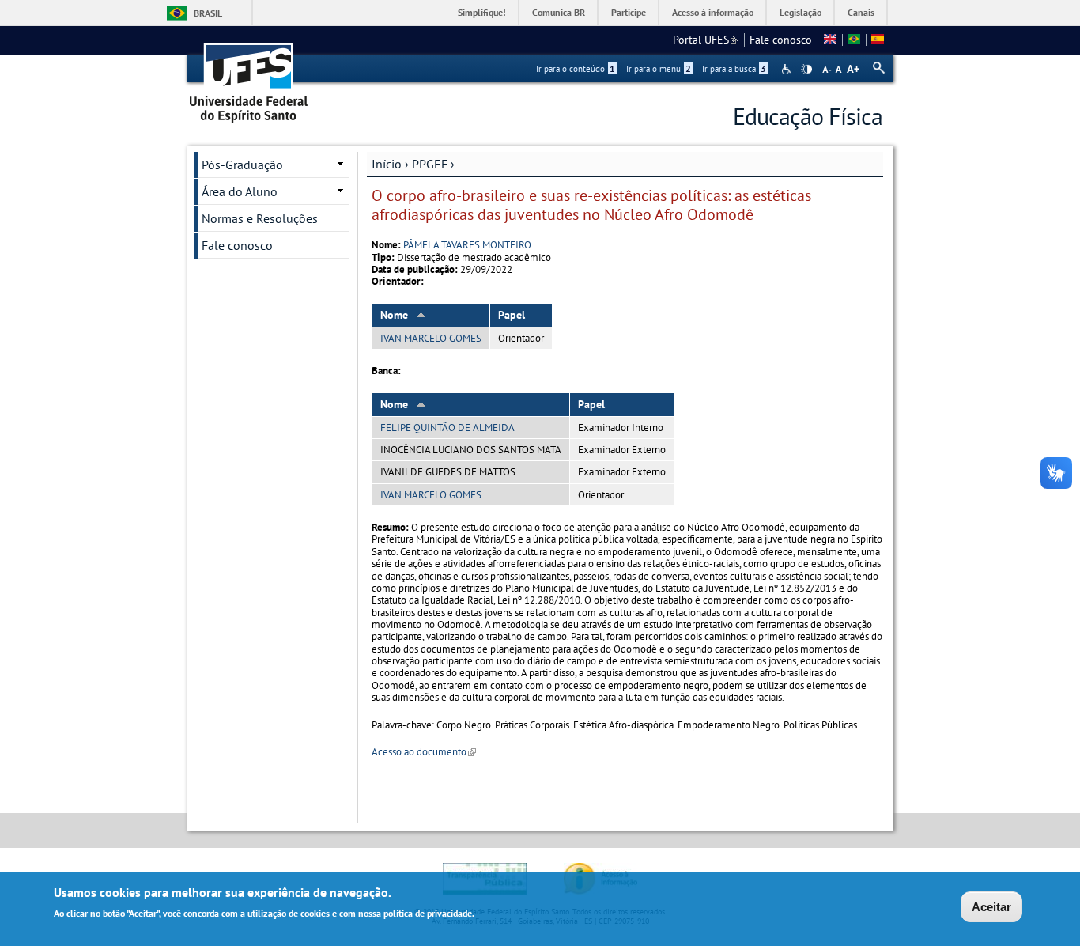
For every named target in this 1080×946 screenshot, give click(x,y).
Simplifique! (482, 12)
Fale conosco (781, 39)
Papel (511, 315)
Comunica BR (558, 12)
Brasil (208, 13)
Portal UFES (705, 39)
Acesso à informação (712, 12)
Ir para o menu (658, 68)
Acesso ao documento (424, 752)
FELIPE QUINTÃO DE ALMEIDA (447, 427)
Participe (628, 12)
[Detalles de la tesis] (877, 39)
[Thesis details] (830, 39)
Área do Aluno (240, 191)
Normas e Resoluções (260, 218)
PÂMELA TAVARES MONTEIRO (467, 245)
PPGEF (429, 164)
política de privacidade (427, 913)
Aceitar (991, 907)
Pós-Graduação (242, 164)
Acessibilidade (788, 69)
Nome (394, 315)
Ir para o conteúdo (575, 68)
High (806, 69)
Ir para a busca (734, 68)
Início (387, 164)
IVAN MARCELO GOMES (430, 338)
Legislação (800, 12)
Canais (861, 12)
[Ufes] (249, 77)
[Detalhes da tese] (854, 39)
